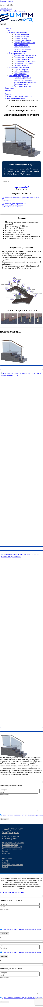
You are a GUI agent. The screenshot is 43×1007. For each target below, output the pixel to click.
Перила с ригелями (21, 34)
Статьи (5, 867)
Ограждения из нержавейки (13, 843)
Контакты (8, 90)
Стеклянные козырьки (22, 86)
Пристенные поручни (22, 49)
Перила (5, 851)
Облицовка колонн (21, 72)
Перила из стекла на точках (24, 57)
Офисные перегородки (23, 80)
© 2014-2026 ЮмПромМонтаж (12, 892)
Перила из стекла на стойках (25, 61)
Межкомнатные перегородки (25, 82)
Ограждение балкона (22, 47)
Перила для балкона (21, 65)
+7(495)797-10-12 (6, 11)
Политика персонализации (12, 865)
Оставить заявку (6, 1)
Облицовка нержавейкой (19, 67)
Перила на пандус (21, 38)
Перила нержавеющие (18, 32)
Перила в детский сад (22, 41)
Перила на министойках (23, 63)
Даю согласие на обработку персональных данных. (22, 815)
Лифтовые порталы (21, 70)
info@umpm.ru (19, 11)
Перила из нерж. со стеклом (25, 55)
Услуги (7, 30)
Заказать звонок (6, 9)
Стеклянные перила (17, 53)
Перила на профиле (21, 59)
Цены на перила (20, 51)
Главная (8, 28)
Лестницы (6, 853)
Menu (3, 24)
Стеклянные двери (21, 84)
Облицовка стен (20, 74)
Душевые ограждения (22, 78)
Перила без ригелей (21, 36)
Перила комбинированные (24, 43)
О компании (7, 858)
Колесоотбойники (21, 45)
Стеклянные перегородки (19, 76)
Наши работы (10, 88)
